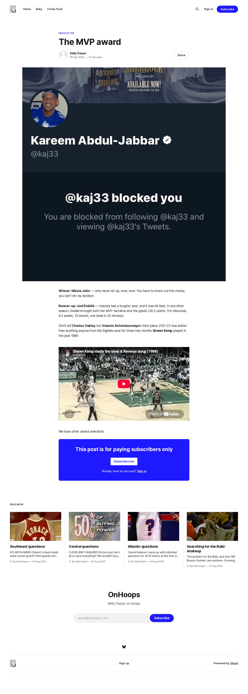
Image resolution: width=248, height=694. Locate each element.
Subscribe (227, 9)
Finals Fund (54, 9)
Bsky (39, 9)
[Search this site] (197, 9)
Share (181, 55)
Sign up (124, 663)
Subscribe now (124, 461)
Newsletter (66, 33)
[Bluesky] (124, 647)
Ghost (234, 663)
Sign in (208, 9)
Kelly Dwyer (78, 53)
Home (27, 9)
